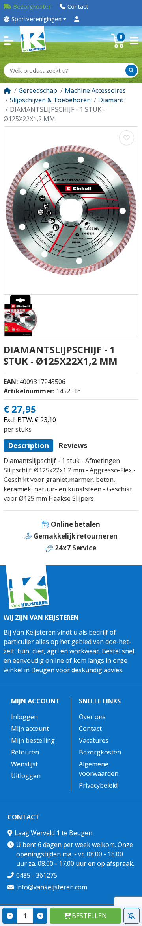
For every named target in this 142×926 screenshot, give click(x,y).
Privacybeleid (98, 785)
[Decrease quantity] (9, 916)
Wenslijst (24, 764)
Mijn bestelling (33, 740)
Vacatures (93, 740)
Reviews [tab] (72, 445)
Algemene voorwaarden (98, 769)
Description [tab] (28, 445)
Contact (90, 728)
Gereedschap (38, 90)
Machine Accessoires (95, 90)
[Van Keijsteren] (33, 40)
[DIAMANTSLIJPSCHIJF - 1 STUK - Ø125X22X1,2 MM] (71, 211)
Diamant (110, 100)
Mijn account (35, 701)
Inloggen (24, 716)
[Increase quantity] (40, 916)
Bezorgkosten (100, 752)
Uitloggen (26, 775)
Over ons (92, 716)
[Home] (7, 90)
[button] (8, 41)
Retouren (25, 752)
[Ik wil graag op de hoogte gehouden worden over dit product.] (131, 916)
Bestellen (89, 915)
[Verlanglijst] (126, 137)
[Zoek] (131, 70)
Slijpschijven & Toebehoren (50, 100)
